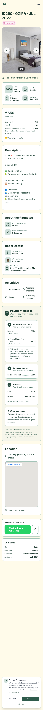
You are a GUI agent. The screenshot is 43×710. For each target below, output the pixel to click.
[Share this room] (35, 529)
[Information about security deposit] (12, 122)
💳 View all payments (14, 138)
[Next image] (36, 50)
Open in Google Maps (16, 510)
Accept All (31, 699)
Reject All (12, 699)
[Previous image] (7, 50)
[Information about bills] (9, 125)
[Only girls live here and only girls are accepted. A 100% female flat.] (14, 23)
